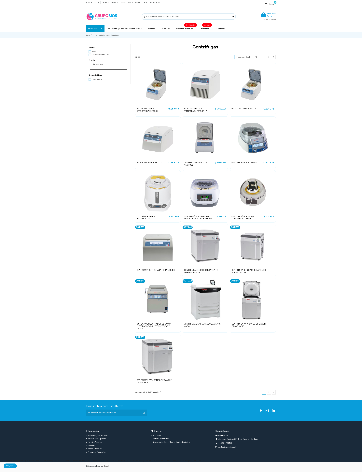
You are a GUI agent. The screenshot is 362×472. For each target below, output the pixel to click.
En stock (97, 79)
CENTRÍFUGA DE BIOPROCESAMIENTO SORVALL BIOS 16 (201, 271)
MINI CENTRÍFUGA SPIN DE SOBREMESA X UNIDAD (243, 217)
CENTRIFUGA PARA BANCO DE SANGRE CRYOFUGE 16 (249, 325)
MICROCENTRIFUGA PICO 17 (149, 162)
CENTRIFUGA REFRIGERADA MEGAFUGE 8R (156, 270)
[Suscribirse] (144, 413)
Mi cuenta (157, 435)
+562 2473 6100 (225, 443)
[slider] (89, 69)
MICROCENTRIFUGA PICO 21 (244, 109)
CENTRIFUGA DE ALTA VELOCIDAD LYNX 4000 (202, 325)
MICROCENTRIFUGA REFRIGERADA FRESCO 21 (148, 110)
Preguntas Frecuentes (152, 2)
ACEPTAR (10, 466)
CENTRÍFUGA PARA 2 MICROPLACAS (146, 217)
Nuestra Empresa (92, 2)
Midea (95, 51)
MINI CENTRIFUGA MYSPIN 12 (244, 162)
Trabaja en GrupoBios (110, 2)
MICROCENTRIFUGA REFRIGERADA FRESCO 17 (195, 110)
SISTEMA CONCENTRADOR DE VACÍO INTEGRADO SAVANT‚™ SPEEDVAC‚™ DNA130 (154, 326)
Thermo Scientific (100, 55)
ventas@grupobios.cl (227, 447)
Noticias (138, 2)
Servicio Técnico (126, 2)
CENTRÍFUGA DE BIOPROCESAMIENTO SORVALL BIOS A (248, 271)
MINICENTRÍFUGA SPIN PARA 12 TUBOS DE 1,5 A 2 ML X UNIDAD (198, 217)
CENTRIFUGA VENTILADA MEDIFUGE (195, 163)
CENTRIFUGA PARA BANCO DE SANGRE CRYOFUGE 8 (154, 381)
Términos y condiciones (97, 435)
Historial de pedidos (161, 439)
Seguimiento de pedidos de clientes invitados (171, 442)
